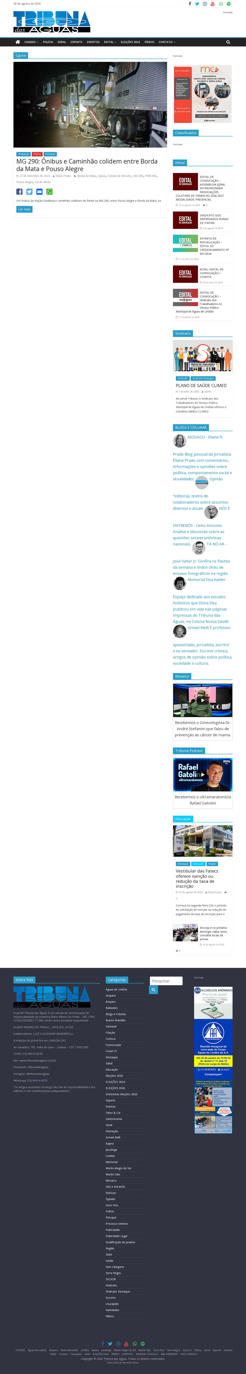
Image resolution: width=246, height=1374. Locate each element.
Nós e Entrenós (115, 1186)
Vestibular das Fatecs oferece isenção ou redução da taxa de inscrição (197, 878)
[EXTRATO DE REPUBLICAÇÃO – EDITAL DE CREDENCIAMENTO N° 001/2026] (185, 237)
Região (212, 863)
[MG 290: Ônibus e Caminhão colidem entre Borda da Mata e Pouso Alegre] (90, 64)
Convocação (113, 1045)
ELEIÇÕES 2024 (130, 42)
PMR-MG (150, 176)
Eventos (93, 42)
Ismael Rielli (113, 1137)
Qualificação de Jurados (120, 1242)
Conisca (111, 1039)
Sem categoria (115, 1267)
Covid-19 (111, 1051)
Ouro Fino (112, 1205)
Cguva (102, 176)
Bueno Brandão (115, 1020)
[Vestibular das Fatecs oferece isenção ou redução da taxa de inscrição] (203, 828)
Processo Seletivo (117, 1223)
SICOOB (111, 1279)
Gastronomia (114, 1119)
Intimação (112, 1131)
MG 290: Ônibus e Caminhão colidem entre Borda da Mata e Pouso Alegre (87, 165)
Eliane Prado (63, 176)
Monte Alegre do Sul (118, 1168)
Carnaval (111, 1026)
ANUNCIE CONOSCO (147, 1354)
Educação (198, 863)
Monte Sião (113, 1174)
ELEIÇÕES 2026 (115, 1088)
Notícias (111, 1193)
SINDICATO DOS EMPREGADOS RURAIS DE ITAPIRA (214, 219)
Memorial (112, 1162)
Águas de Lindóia (116, 989)
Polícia (48, 42)
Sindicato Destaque (203, 378)
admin (207, 391)
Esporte (76, 42)
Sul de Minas (43, 182)
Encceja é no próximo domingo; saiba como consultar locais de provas (213, 933)
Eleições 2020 (114, 1076)
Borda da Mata (86, 176)
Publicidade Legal (116, 1236)
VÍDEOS (149, 42)
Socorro (111, 1297)
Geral (62, 42)
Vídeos (110, 1316)
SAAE (109, 1254)
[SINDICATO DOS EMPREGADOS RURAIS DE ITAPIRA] (185, 214)
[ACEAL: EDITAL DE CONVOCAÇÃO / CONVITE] (185, 268)
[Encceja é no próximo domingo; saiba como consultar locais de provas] (185, 927)
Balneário (112, 1008)
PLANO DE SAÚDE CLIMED (201, 385)
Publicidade (113, 1230)
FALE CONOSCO (189, 1354)
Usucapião (112, 1304)
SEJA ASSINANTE (169, 1354)
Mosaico (111, 1180)
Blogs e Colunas (116, 1014)
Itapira (110, 1143)
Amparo (111, 995)
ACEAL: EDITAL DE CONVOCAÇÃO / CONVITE (211, 273)
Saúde (109, 1260)
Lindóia (110, 1156)
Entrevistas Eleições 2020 (121, 1094)
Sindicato (183, 378)
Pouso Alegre (24, 182)
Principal (50, 154)
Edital (108, 42)
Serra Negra (113, 1273)
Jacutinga (111, 1149)
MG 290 (138, 176)
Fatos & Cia (113, 1112)
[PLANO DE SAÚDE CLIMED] (203, 342)
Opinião (110, 1199)
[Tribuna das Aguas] (17, 42)
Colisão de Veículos (119, 176)
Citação (110, 1032)
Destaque (23, 154)
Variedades (112, 1310)
